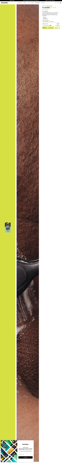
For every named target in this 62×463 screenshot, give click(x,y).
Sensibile (47, 21)
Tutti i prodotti (20, 2)
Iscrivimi (25, 457)
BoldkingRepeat (37, 2)
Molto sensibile (51, 21)
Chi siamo (43, 2)
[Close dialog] (33, 440)
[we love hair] (4, 2)
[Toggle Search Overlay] (57, 2)
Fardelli (32, 2)
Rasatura (24, 2)
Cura (28, 2)
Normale (44, 21)
